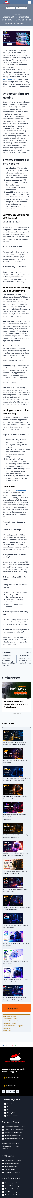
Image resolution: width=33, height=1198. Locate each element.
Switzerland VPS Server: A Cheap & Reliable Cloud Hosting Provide (24, 658)
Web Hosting (7, 1030)
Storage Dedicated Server (14, 1130)
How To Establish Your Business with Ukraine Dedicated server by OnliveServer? (14, 817)
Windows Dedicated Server (14, 1139)
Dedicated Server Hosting (11, 1021)
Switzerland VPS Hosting (13, 1161)
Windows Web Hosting (12, 1189)
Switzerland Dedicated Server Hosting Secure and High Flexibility (8, 659)
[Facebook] (3, 1091)
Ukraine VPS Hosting (11, 79)
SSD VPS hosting (20, 490)
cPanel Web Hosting (12, 1186)
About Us (10, 1104)
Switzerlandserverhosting (10, 1143)
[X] (7, 1091)
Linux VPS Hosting (11, 1167)
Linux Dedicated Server (13, 1136)
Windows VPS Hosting (12, 1164)
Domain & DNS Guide (9, 1023)
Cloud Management (9, 1016)
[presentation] (16, 690)
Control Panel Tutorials (10, 1018)
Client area (11, 8)
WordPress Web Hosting (13, 1195)
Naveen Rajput (10, 23)
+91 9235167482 (13, 1086)
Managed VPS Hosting (12, 1173)
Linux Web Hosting (11, 1192)
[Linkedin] (13, 1091)
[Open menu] (29, 2)
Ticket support (22, 8)
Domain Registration (12, 1183)
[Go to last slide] (5, 697)
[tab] (14, 713)
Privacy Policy (11, 1113)
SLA (8, 1110)
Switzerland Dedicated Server (15, 1127)
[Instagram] (10, 1091)
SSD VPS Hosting (10, 1170)
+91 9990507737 (13, 1078)
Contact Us (11, 1107)
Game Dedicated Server (13, 1133)
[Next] (28, 697)
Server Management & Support (13, 1026)
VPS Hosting (16, 14)
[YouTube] (17, 1091)
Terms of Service (13, 1116)
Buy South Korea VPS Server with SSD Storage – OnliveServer (16, 704)
